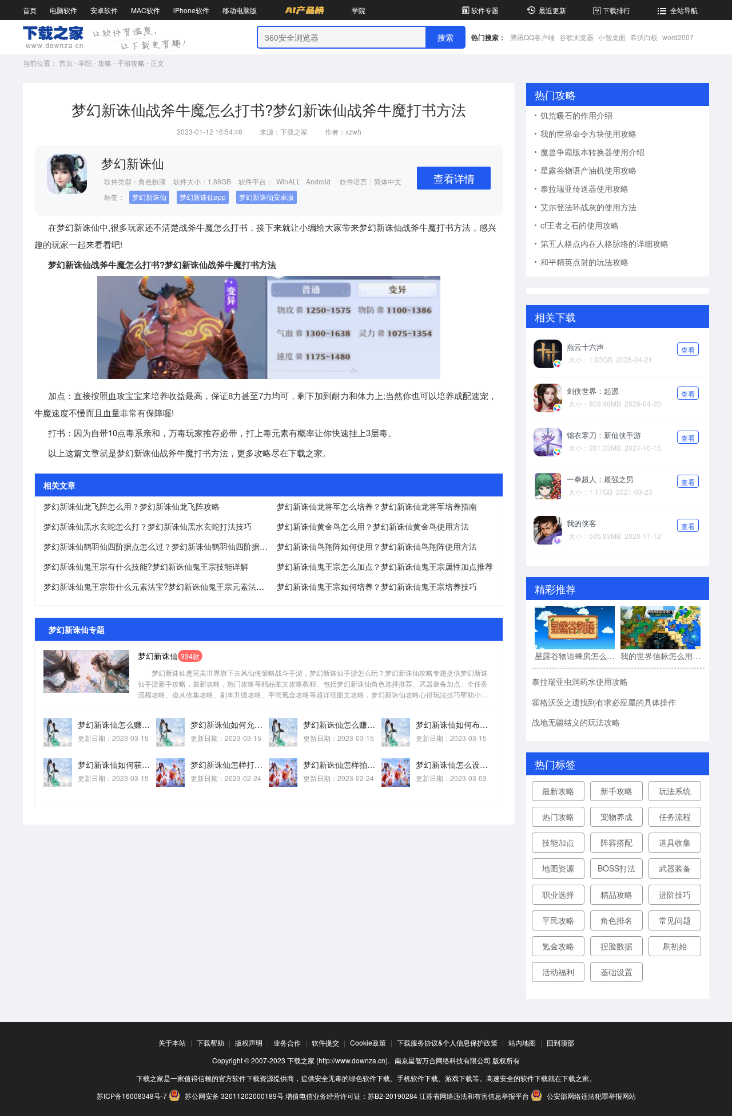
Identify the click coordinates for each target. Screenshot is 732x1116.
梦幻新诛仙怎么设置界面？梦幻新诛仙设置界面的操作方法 (455, 764)
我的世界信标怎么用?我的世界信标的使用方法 (660, 655)
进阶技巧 (675, 894)
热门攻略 (558, 816)
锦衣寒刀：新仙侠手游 (604, 434)
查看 (688, 349)
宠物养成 (616, 816)
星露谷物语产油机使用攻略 (588, 170)
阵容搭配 (616, 842)
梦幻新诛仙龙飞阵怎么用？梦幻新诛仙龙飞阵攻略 (131, 506)
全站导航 (684, 10)
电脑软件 (63, 10)
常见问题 (675, 920)
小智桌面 (612, 37)
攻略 (105, 63)
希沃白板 (644, 37)
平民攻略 (558, 920)
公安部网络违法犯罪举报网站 (590, 1096)
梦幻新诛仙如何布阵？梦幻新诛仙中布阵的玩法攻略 (455, 724)
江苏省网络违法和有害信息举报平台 (474, 1096)
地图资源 (558, 868)
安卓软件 (104, 10)
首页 (30, 10)
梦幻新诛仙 (149, 197)
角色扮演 (152, 181)
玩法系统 (675, 790)
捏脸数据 (616, 946)
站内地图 (522, 1042)
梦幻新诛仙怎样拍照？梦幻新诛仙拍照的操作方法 (342, 764)
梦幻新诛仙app (203, 197)
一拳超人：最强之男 (600, 479)
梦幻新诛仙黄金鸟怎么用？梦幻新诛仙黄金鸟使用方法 (373, 526)
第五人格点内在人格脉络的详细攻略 (604, 243)
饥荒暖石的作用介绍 (576, 115)
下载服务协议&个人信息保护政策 (447, 1042)
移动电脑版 (239, 10)
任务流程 (675, 816)
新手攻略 (616, 790)
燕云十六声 (585, 346)
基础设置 (616, 971)
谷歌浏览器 (576, 37)
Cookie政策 (368, 1042)
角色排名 (616, 920)
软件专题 (485, 10)
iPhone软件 (191, 10)
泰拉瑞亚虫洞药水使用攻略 (580, 681)
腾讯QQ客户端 (532, 37)
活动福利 (558, 971)
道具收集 (675, 842)
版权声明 (248, 1042)
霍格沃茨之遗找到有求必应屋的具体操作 (604, 702)
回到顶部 (560, 1042)
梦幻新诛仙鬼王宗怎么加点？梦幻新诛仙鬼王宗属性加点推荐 (385, 566)
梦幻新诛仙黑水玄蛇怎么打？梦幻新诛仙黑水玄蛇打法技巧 (147, 526)
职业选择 (558, 894)
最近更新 (552, 10)
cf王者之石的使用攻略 (579, 225)
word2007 (678, 37)
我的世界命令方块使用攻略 (588, 133)
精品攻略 (616, 894)
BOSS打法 (616, 868)
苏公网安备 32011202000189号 (234, 1096)
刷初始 (675, 946)
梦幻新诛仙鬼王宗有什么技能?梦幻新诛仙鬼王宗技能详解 (145, 566)
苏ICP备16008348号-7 (132, 1096)
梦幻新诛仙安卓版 (266, 197)
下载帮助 (210, 1042)
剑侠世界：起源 (593, 390)
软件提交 (325, 1042)
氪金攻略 (558, 946)
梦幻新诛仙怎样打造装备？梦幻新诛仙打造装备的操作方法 (229, 764)
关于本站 (172, 1042)
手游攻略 (131, 63)
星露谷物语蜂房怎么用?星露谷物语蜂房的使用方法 (575, 655)
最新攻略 (558, 790)
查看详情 (454, 178)
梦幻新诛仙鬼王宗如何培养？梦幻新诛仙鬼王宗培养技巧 (377, 586)
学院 (358, 10)
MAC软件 (145, 10)
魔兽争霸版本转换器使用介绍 (592, 151)
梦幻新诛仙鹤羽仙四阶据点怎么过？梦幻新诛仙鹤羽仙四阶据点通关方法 (171, 546)
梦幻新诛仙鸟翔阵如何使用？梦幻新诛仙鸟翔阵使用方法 (377, 546)
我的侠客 (581, 523)
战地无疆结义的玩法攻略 (576, 722)
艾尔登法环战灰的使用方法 (588, 206)
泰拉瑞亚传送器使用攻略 (584, 188)
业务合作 (287, 1042)
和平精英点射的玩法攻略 (584, 261)
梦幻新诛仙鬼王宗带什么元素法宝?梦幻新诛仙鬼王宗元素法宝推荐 (161, 586)
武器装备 (675, 868)
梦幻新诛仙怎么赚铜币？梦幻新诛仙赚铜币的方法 (117, 724)
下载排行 (616, 10)
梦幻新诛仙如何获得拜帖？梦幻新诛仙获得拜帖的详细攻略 (117, 764)
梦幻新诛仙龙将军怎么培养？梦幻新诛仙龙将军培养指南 (377, 506)
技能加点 (558, 842)
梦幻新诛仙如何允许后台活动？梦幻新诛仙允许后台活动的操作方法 (229, 724)
